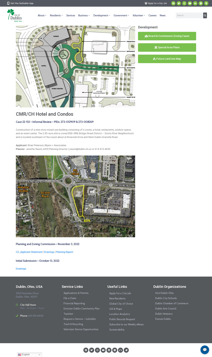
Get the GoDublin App (22, 3)
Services (70, 15)
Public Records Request (122, 319)
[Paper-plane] (126, 350)
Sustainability (116, 329)
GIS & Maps (115, 308)
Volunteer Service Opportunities (81, 329)
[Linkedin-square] (108, 350)
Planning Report (64, 251)
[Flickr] (201, 3)
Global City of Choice (121, 303)
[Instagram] (184, 3)
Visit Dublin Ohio (164, 293)
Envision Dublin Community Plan (82, 308)
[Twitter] (179, 3)
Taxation (68, 313)
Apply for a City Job (120, 293)
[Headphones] (120, 350)
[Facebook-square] (173, 3)
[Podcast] (206, 3)
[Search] (205, 15)
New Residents (117, 298)
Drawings (49, 251)
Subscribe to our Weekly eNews (126, 324)
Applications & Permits (76, 293)
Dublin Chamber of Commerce (171, 303)
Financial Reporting (74, 303)
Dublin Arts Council (165, 308)
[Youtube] (190, 3)
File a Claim (70, 298)
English (25, 354)
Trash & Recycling (73, 324)
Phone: (31, 315)
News (163, 15)
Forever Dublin (163, 319)
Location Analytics (119, 314)
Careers (153, 15)
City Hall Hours (28, 304)
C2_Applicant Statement (29, 251)
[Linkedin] (195, 3)
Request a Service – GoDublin (80, 319)
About (41, 15)
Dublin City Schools (166, 298)
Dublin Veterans (164, 313)
